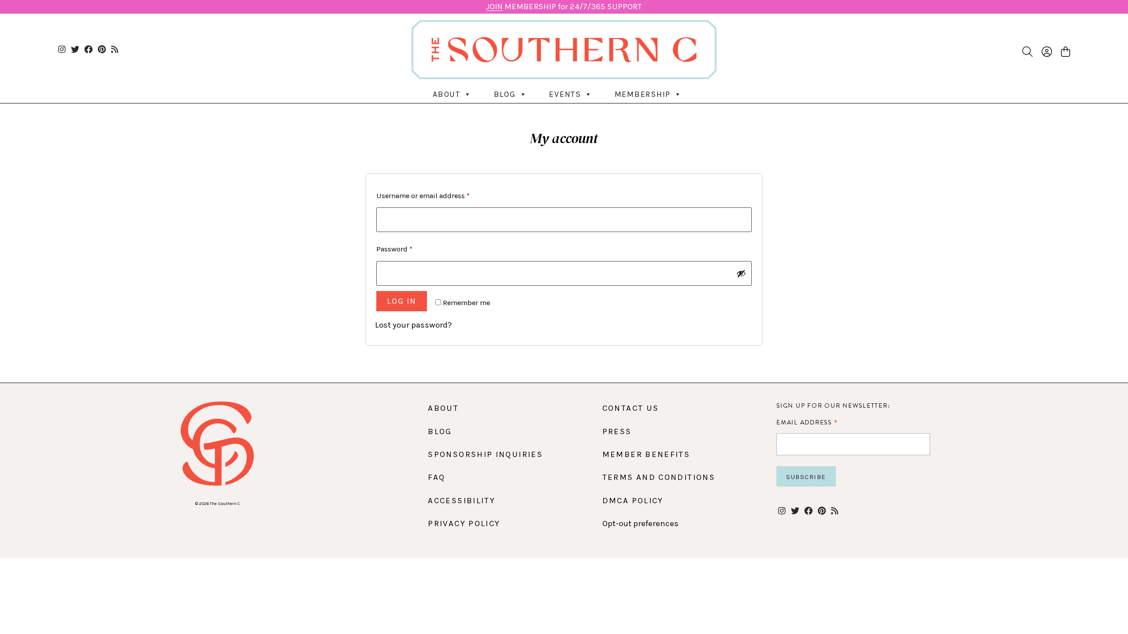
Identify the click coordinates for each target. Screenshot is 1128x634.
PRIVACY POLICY (464, 523)
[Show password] (741, 273)
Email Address (807, 422)
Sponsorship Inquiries (485, 454)
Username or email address (423, 196)
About (446, 94)
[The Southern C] (564, 49)
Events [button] (565, 94)
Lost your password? (413, 325)
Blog (505, 94)
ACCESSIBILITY (461, 500)
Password (394, 249)
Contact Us (630, 408)
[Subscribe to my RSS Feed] (114, 49)
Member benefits (646, 454)
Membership (643, 94)
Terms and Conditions (658, 477)
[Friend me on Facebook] (88, 49)
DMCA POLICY (633, 500)
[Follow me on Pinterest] (101, 49)
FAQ (436, 477)
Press (617, 431)
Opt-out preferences (640, 523)
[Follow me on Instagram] (61, 49)
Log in (401, 301)
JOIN (494, 6)
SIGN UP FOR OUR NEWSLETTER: (833, 405)
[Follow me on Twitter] (75, 49)
